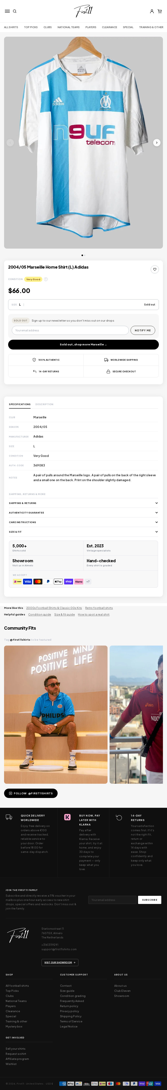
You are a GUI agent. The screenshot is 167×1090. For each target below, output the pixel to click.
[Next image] (156, 142)
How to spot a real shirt (93, 614)
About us (120, 985)
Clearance (109, 27)
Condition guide (39, 614)
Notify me (143, 330)
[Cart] (159, 11)
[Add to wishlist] (155, 269)
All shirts (11, 27)
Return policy (69, 1006)
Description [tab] (44, 404)
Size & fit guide (64, 614)
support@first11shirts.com (59, 949)
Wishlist (11, 1064)
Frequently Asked (72, 1001)
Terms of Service (71, 1021)
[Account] (151, 11)
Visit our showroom (58, 962)
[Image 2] (84, 255)
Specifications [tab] (20, 404)
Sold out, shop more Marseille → (83, 344)
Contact (66, 985)
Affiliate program (17, 1058)
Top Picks (31, 27)
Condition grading (73, 995)
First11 (20, 1083)
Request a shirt (16, 1053)
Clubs (48, 27)
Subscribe (149, 899)
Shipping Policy (71, 1016)
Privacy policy (69, 1011)
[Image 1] (82, 255)
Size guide (67, 990)
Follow (33, 793)
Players (91, 27)
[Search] (14, 11)
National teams (69, 27)
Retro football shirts (99, 607)
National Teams (16, 1001)
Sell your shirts (16, 1048)
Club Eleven (122, 990)
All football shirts (17, 985)
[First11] (18, 937)
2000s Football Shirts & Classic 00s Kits (54, 607)
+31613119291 (50, 944)
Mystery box (14, 1026)
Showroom (121, 995)
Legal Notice (69, 1026)
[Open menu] (7, 11)
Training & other (151, 27)
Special (128, 27)
